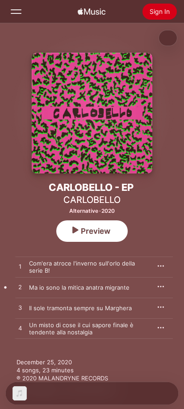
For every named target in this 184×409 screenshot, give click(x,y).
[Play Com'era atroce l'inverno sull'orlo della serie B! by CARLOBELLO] (20, 267)
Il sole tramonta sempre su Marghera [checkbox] (80, 308)
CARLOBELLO (92, 199)
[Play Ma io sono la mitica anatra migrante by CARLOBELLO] (20, 287)
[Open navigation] (16, 11)
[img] (91, 12)
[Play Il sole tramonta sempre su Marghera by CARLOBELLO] (20, 308)
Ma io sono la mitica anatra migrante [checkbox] (79, 287)
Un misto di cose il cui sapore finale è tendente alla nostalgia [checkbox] (81, 328)
